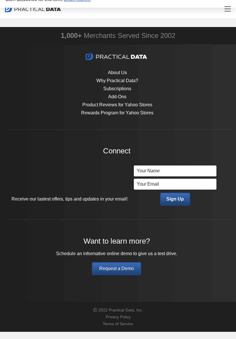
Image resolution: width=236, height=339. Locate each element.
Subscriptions (117, 88)
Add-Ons (117, 96)
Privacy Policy (118, 317)
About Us (117, 72)
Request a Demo (116, 268)
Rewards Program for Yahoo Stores (117, 112)
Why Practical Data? (117, 80)
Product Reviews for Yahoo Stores (117, 104)
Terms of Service (118, 323)
